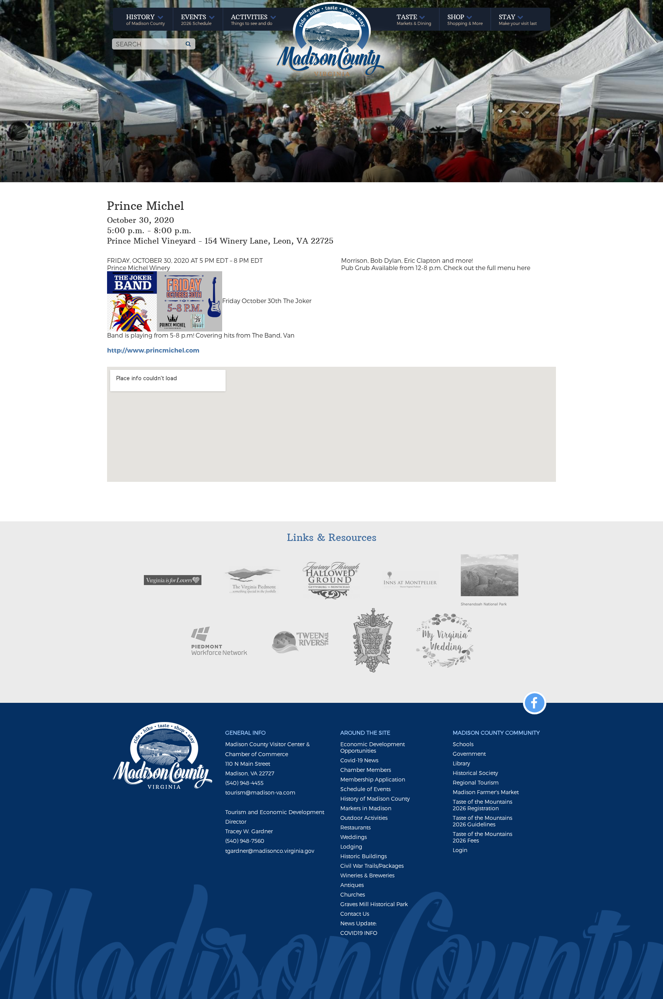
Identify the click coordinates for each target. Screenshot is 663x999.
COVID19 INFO (358, 933)
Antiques (352, 885)
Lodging (351, 846)
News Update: (358, 923)
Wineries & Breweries (367, 875)
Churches (352, 894)
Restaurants (355, 827)
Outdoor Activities (364, 817)
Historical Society (475, 773)
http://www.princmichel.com (153, 350)
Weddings (353, 837)
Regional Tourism (476, 782)
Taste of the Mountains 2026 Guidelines (482, 821)
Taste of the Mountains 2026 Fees (482, 837)
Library (461, 763)
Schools (463, 744)
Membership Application (372, 779)
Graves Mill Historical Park (374, 904)
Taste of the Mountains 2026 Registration (482, 804)
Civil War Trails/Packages (372, 865)
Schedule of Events (365, 789)
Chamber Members (365, 770)
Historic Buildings (363, 856)
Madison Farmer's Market (486, 792)
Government (469, 753)
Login (460, 850)
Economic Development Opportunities (372, 747)
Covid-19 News (359, 760)
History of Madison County (375, 798)
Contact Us (354, 913)
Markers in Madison (365, 808)
